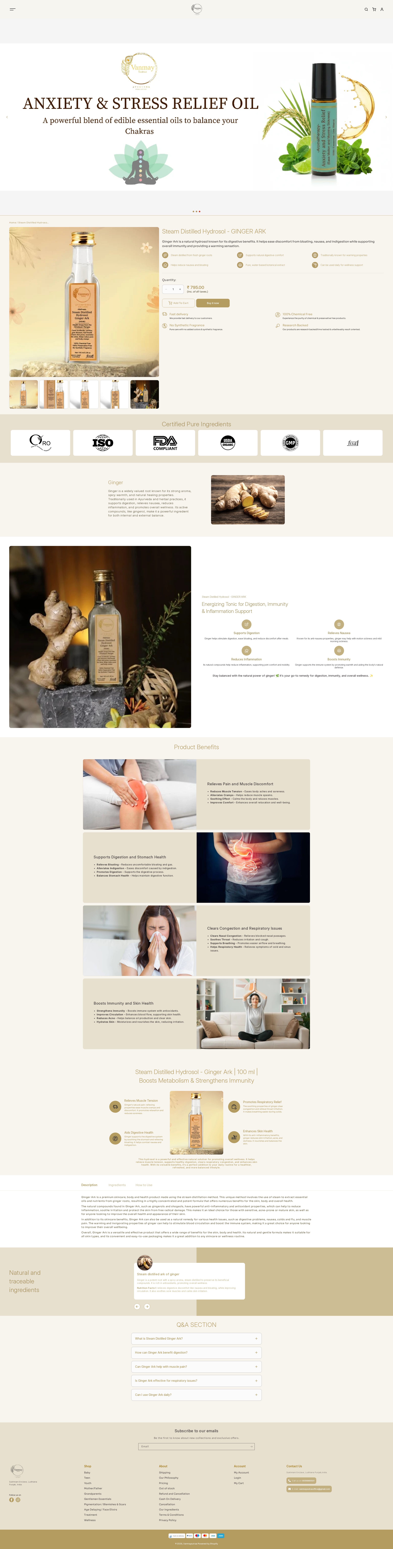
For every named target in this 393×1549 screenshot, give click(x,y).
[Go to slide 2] (196, 211)
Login (237, 1477)
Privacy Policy (167, 1520)
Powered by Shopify (208, 1543)
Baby (87, 1472)
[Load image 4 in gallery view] (114, 394)
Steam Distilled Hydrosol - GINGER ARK (33, 223)
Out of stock (167, 1488)
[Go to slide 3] (199, 211)
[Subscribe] (251, 1446)
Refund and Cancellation (174, 1493)
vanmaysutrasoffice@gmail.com (314, 1489)
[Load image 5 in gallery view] (144, 394)
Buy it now (213, 303)
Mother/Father (93, 1488)
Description (89, 1185)
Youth (87, 1483)
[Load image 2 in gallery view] (53, 394)
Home (13, 222)
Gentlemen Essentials (97, 1499)
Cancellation (167, 1504)
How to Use (144, 1185)
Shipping (164, 1472)
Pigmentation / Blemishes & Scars (105, 1504)
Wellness (90, 1520)
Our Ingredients (169, 1509)
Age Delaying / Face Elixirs (100, 1509)
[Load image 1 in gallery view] (23, 394)
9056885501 (308, 1480)
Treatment (90, 1514)
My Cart (239, 1483)
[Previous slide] (7, 117)
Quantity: (169, 280)
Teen (87, 1477)
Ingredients (117, 1185)
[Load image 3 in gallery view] (84, 394)
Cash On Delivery (170, 1499)
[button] (12, 9)
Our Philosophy (168, 1477)
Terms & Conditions (171, 1514)
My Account (241, 1472)
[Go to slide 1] (193, 211)
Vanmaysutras (190, 1543)
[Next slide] (386, 117)
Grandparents (92, 1493)
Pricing (163, 1483)
